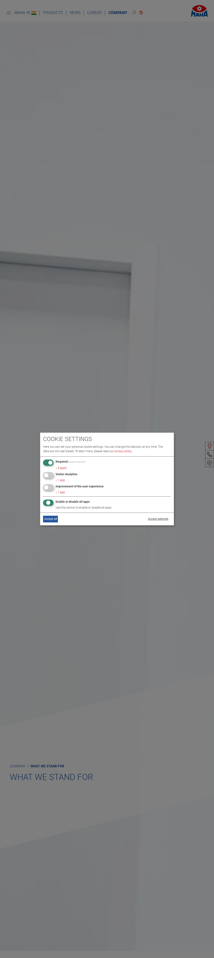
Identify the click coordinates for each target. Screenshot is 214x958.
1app (60, 480)
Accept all (50, 519)
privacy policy (123, 451)
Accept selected (158, 519)
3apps (61, 468)
